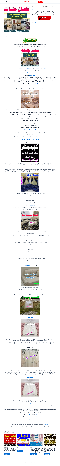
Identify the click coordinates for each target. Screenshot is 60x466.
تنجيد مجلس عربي (31, 260)
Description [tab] (6, 36)
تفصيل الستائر (50, 398)
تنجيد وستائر (32, 75)
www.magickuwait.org (33, 1)
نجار (54, 6)
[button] (40, 2)
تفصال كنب (31, 123)
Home (33, 6)
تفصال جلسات (46, 424)
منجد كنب (32, 205)
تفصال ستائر (29, 68)
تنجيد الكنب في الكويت (30, 129)
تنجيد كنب (37, 68)
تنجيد (45, 68)
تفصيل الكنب (35, 139)
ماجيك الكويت (7, 1)
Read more (7, 454)
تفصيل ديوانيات (35, 116)
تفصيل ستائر (32, 70)
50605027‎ (28, 1)
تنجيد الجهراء (41, 70)
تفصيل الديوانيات (25, 139)
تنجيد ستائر (20, 68)
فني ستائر (30, 317)
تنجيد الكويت (26, 265)
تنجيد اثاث (23, 70)
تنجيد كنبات (30, 416)
